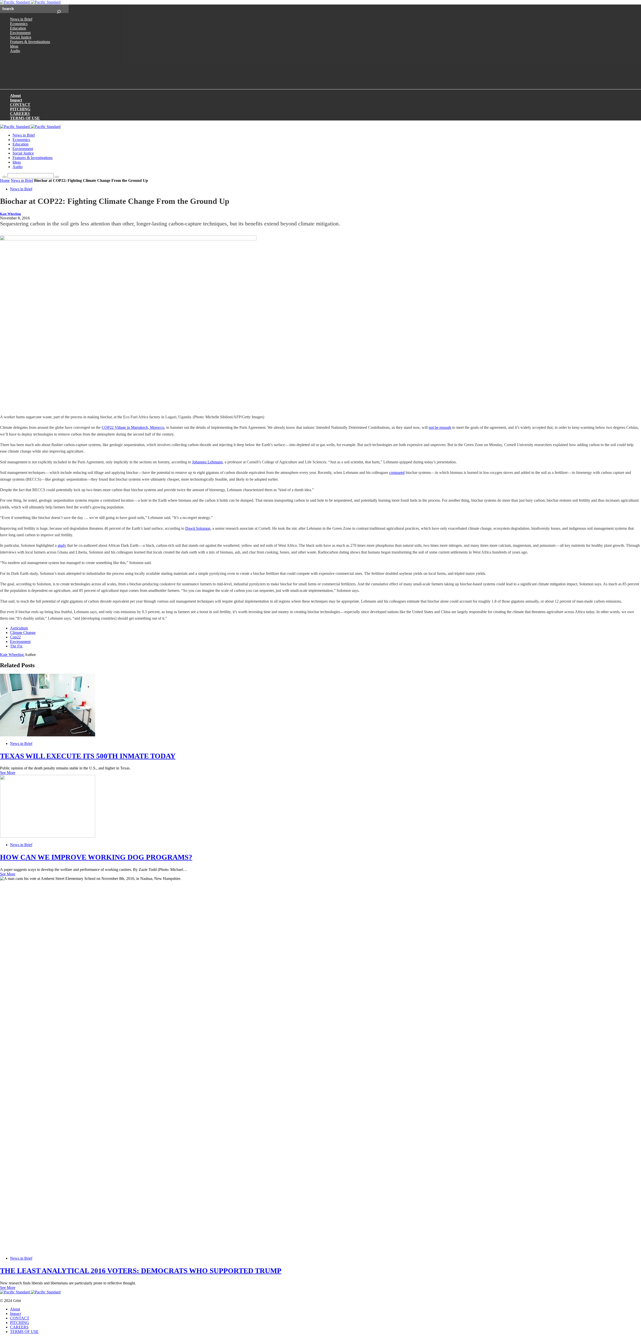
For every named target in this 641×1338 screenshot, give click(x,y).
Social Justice (20, 37)
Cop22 (15, 637)
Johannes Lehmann (207, 462)
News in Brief (21, 19)
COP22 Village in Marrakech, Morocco (133, 427)
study (62, 545)
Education (18, 28)
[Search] (59, 9)
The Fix (16, 646)
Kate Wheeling (10, 214)
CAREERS (20, 113)
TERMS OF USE (25, 118)
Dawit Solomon (197, 528)
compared (397, 472)
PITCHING (20, 109)
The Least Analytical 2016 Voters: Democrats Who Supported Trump (140, 1271)
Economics (19, 24)
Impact (16, 100)
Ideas (14, 46)
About (15, 95)
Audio (15, 51)
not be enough (440, 427)
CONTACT (20, 104)
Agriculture (19, 628)
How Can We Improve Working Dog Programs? (96, 857)
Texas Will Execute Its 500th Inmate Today (88, 756)
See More (7, 772)
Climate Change (23, 632)
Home (5, 180)
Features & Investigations (30, 42)
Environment (20, 33)
